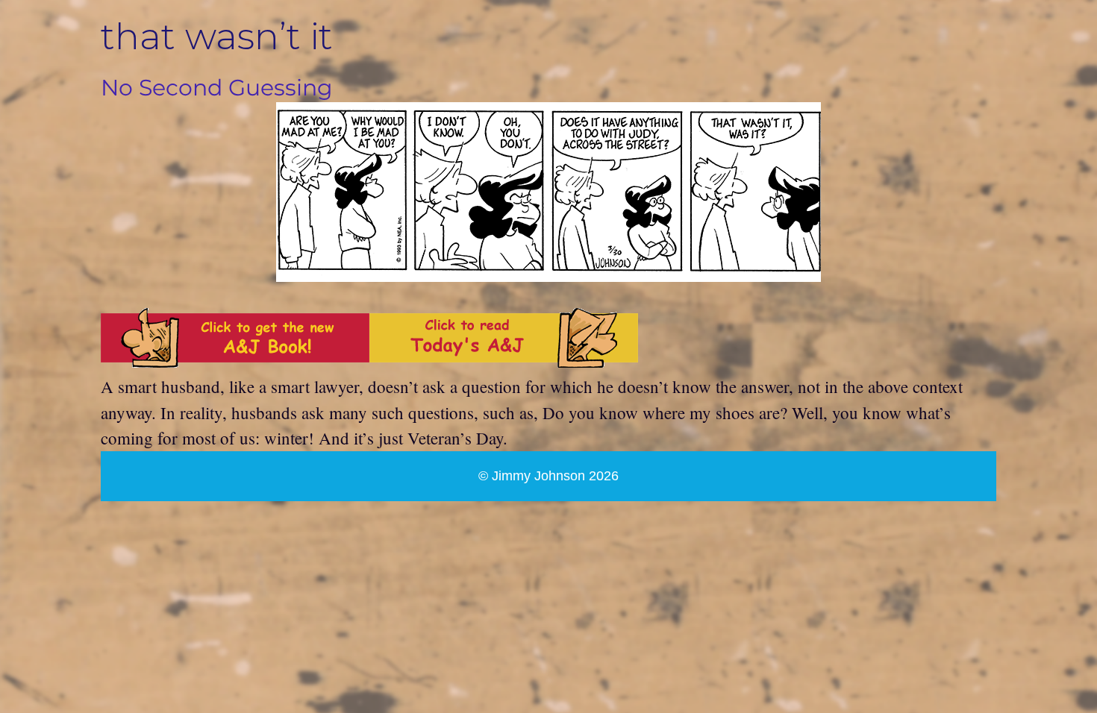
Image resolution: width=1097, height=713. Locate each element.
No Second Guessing (217, 87)
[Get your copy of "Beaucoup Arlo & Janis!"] (235, 361)
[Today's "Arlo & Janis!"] (503, 361)
